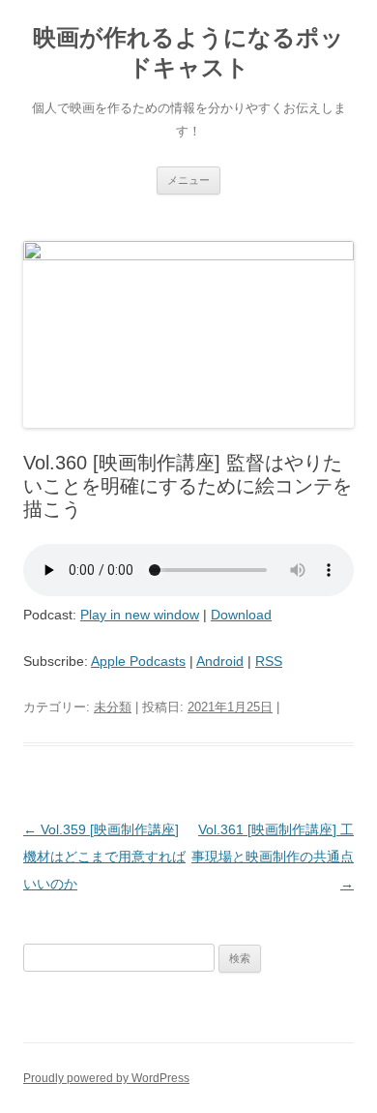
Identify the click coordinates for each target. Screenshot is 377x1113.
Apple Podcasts (138, 661)
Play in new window (139, 614)
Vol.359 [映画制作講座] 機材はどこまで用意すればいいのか (104, 856)
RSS (268, 661)
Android (220, 661)
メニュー (188, 180)
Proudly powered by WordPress (106, 1078)
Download (241, 614)
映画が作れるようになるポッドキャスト (188, 52)
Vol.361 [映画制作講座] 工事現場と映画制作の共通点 (272, 856)
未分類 (112, 707)
